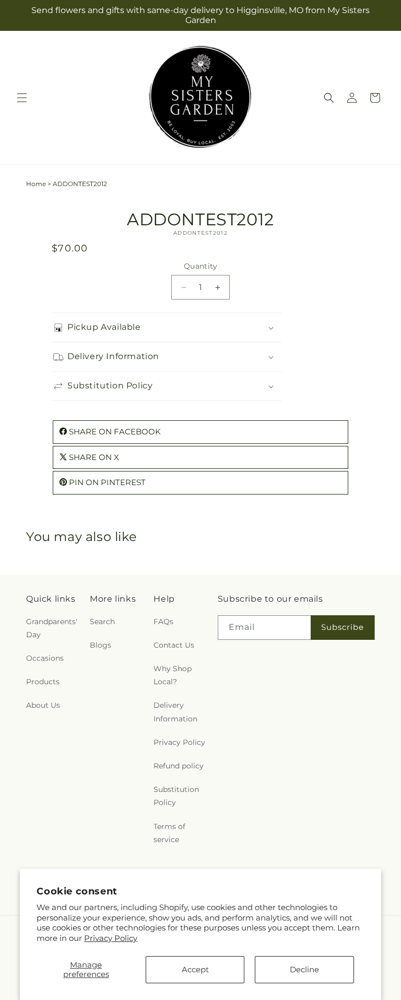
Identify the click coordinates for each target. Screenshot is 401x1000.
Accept (195, 969)
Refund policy (179, 766)
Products (43, 681)
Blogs (100, 645)
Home (36, 184)
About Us (43, 705)
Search (102, 621)
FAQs (163, 621)
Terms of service (169, 833)
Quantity (200, 266)
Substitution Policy (176, 796)
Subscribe (342, 627)
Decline (304, 969)
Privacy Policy (110, 938)
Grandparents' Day (51, 628)
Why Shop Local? (173, 675)
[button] (21, 97)
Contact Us (174, 645)
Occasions (45, 658)
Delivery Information (175, 711)
